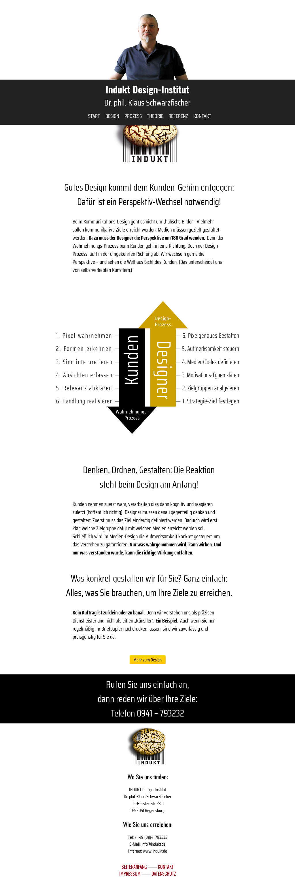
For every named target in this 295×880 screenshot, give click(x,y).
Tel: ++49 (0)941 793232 (147, 837)
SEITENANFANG (134, 866)
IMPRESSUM (130, 873)
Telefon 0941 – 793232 (147, 713)
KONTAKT (166, 866)
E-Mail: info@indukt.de (147, 844)
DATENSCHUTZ (164, 873)
